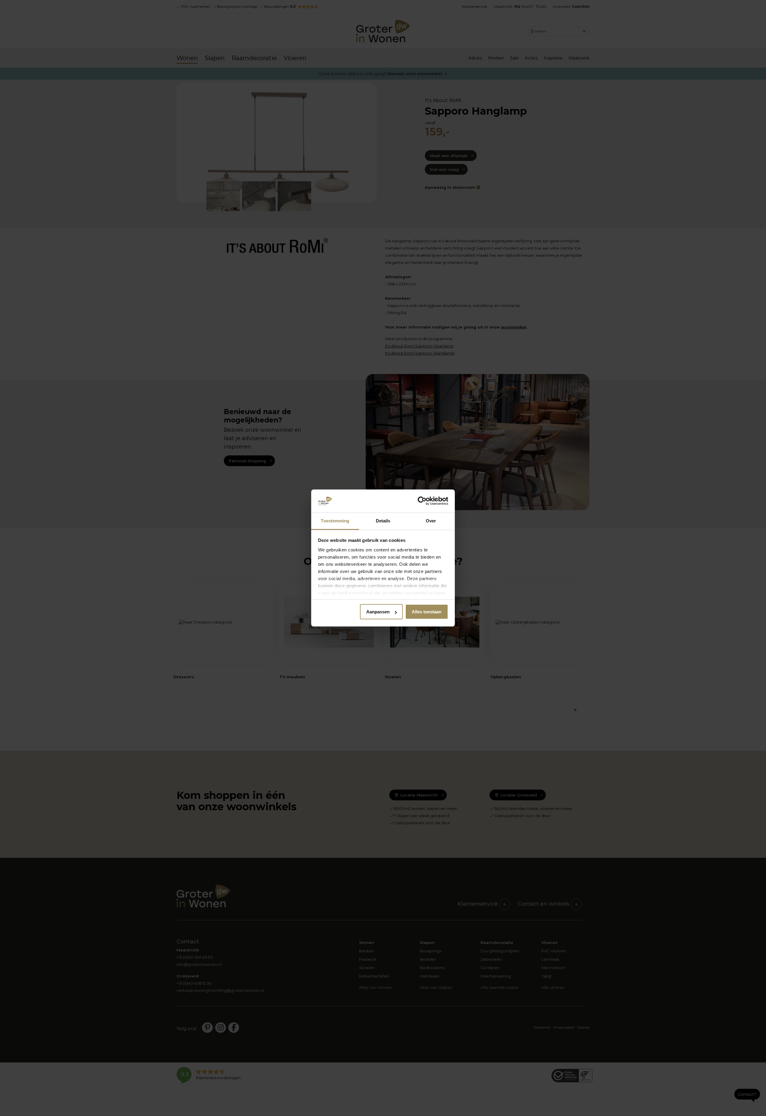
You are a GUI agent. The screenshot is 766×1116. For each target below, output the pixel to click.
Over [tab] (431, 520)
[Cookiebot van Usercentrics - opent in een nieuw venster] (422, 501)
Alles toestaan (426, 611)
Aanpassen (378, 611)
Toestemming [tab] (335, 520)
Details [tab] (383, 520)
